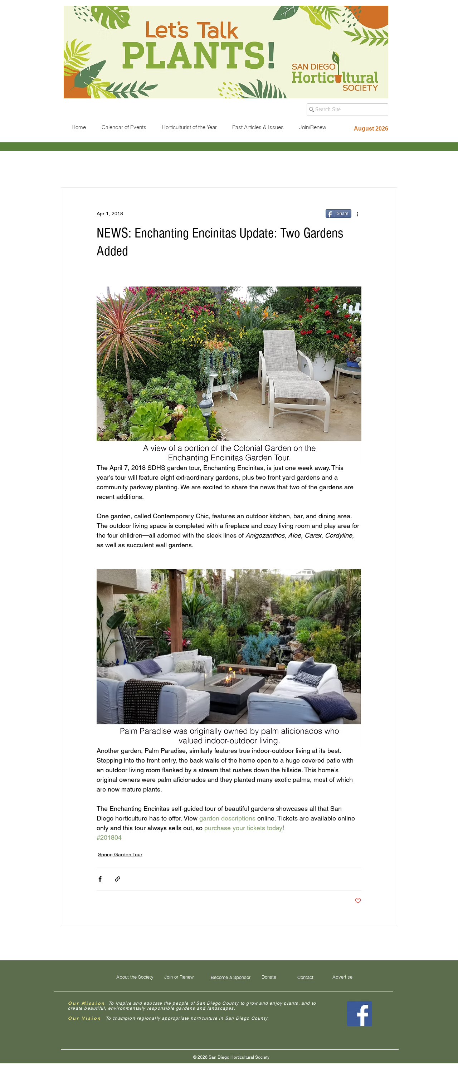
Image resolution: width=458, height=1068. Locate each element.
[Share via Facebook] (100, 879)
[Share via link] (117, 879)
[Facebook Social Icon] (359, 1013)
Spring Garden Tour (120, 854)
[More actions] (357, 213)
